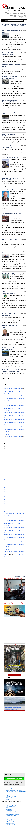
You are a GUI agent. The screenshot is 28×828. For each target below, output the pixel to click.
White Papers (9, 820)
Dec (8, 393)
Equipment (15, 25)
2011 (5, 513)
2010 (5, 517)
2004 (5, 537)
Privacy (7, 795)
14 (4, 484)
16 (4, 487)
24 (4, 501)
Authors (7, 799)
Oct (4, 393)
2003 (5, 541)
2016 (5, 422)
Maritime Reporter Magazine (12, 814)
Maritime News (9, 792)
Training (22, 25)
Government (6, 25)
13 (4, 482)
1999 (5, 554)
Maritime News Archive (11, 796)
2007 (5, 527)
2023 (5, 398)
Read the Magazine (14, 675)
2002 (5, 544)
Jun (17, 388)
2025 (5, 391)
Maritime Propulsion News (12, 811)
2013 (5, 432)
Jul (19, 388)
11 (4, 479)
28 (4, 508)
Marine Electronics (10, 810)
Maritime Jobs (9, 807)
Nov (6, 393)
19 (4, 493)
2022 (5, 402)
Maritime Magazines (10, 819)
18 (4, 491)
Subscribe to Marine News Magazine (14, 790)
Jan (7, 388)
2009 (5, 520)
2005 (5, 534)
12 (4, 481)
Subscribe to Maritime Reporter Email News (16, 791)
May (15, 388)
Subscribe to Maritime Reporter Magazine (15, 788)
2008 (5, 523)
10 (4, 477)
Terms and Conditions (11, 794)
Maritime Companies (10, 824)
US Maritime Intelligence (11, 821)
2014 (5, 429)
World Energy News (10, 806)
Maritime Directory (10, 823)
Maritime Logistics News (11, 804)
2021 (5, 405)
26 (4, 505)
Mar (11, 388)
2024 (5, 395)
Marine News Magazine (11, 815)
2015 (5, 426)
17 (4, 489)
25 (4, 503)
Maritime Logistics (10, 816)
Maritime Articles (9, 797)
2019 (5, 412)
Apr (13, 388)
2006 (5, 530)
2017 (5, 419)
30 (4, 511)
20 (4, 494)
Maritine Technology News (12, 805)
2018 (5, 415)
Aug (21, 388)
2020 (5, 408)
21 (4, 496)
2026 (5, 388)
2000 (5, 551)
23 (4, 499)
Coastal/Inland (22, 24)
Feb (9, 388)
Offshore (13, 24)
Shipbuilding (5, 24)
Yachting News (9, 809)
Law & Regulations (14, 27)
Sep (23, 391)
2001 (5, 547)
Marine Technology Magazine (12, 818)
